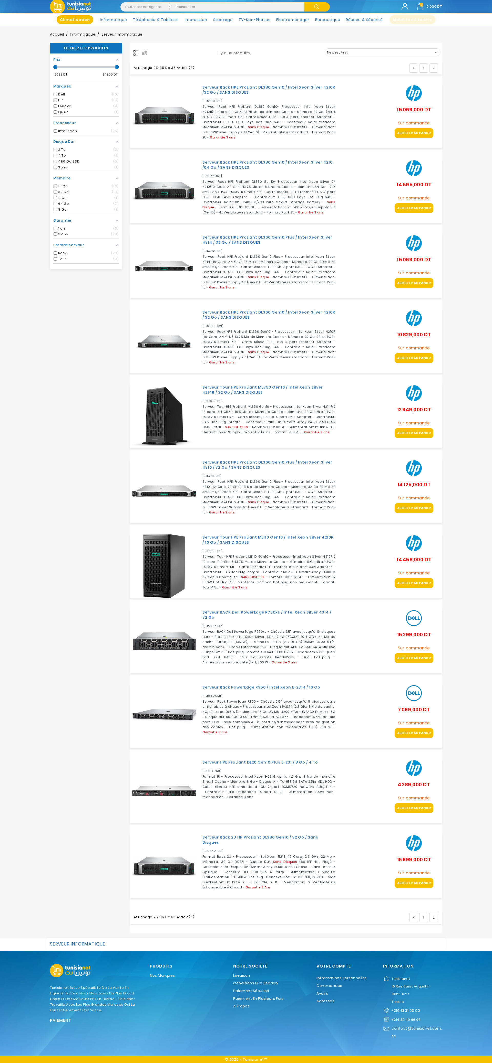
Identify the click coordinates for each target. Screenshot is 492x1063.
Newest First (383, 52)
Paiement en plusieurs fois (258, 998)
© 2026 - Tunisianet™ (246, 1059)
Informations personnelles (341, 978)
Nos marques (162, 975)
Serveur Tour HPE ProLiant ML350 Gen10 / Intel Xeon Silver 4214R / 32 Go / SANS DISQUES (262, 390)
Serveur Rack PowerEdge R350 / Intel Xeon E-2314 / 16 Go (261, 687)
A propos (241, 1006)
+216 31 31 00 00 (405, 1010)
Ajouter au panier (414, 133)
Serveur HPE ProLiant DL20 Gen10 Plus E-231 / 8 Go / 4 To (260, 762)
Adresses (325, 1001)
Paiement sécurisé (251, 990)
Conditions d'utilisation (255, 983)
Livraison (241, 975)
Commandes (329, 985)
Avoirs (322, 993)
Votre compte (333, 966)
